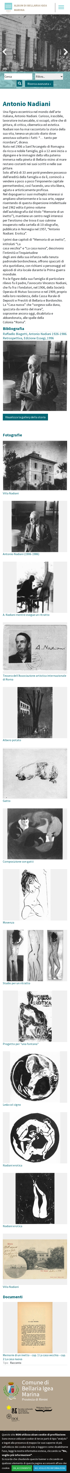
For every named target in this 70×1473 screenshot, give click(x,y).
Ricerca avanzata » (39, 84)
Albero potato (12, 740)
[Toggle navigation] (61, 8)
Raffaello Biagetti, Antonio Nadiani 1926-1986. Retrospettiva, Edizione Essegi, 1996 (35, 336)
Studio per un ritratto (16, 983)
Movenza (8, 922)
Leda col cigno (12, 1104)
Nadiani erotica (12, 1165)
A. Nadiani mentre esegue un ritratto (26, 615)
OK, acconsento (22, 1468)
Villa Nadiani (11, 493)
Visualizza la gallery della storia (25, 417)
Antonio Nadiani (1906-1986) (21, 554)
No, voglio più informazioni (50, 1468)
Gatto (6, 801)
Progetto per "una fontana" (21, 1044)
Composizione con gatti (18, 861)
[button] (4, 52)
